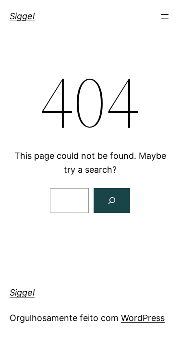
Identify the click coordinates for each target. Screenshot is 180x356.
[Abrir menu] (164, 16)
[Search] (112, 200)
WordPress (143, 318)
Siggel (22, 16)
